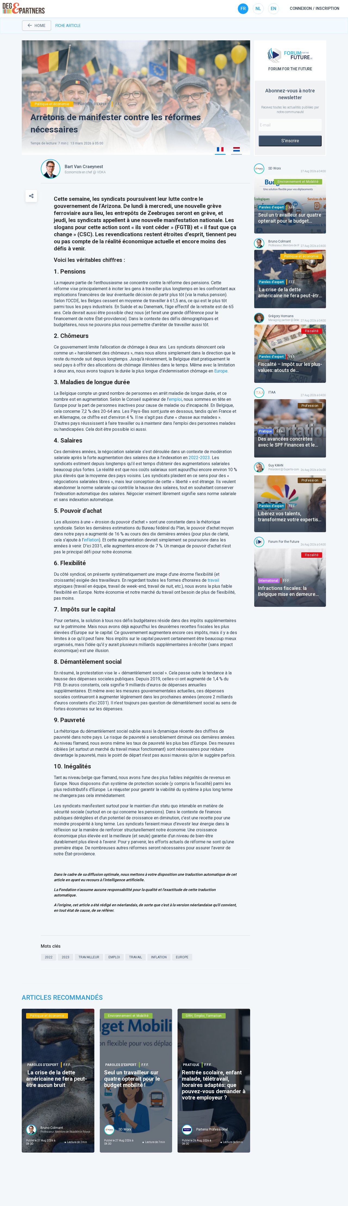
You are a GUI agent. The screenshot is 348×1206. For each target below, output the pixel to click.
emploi (175, 399)
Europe (221, 371)
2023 (205, 457)
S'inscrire (290, 140)
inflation (91, 540)
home (40, 25)
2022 (193, 457)
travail (213, 580)
